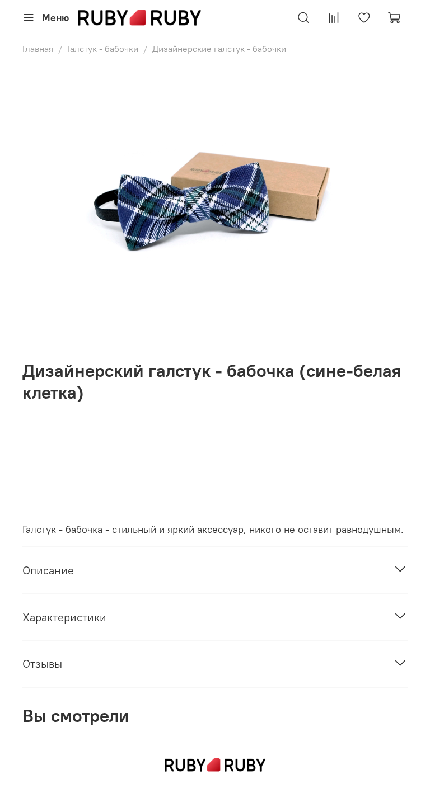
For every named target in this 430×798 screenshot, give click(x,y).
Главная (37, 48)
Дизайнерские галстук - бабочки (219, 48)
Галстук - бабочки (102, 48)
